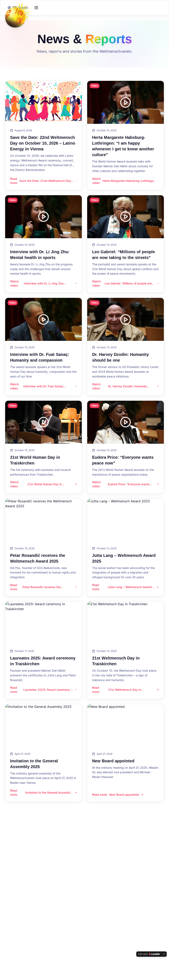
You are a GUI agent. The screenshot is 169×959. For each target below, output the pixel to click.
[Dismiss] (164, 954)
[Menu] (36, 7)
